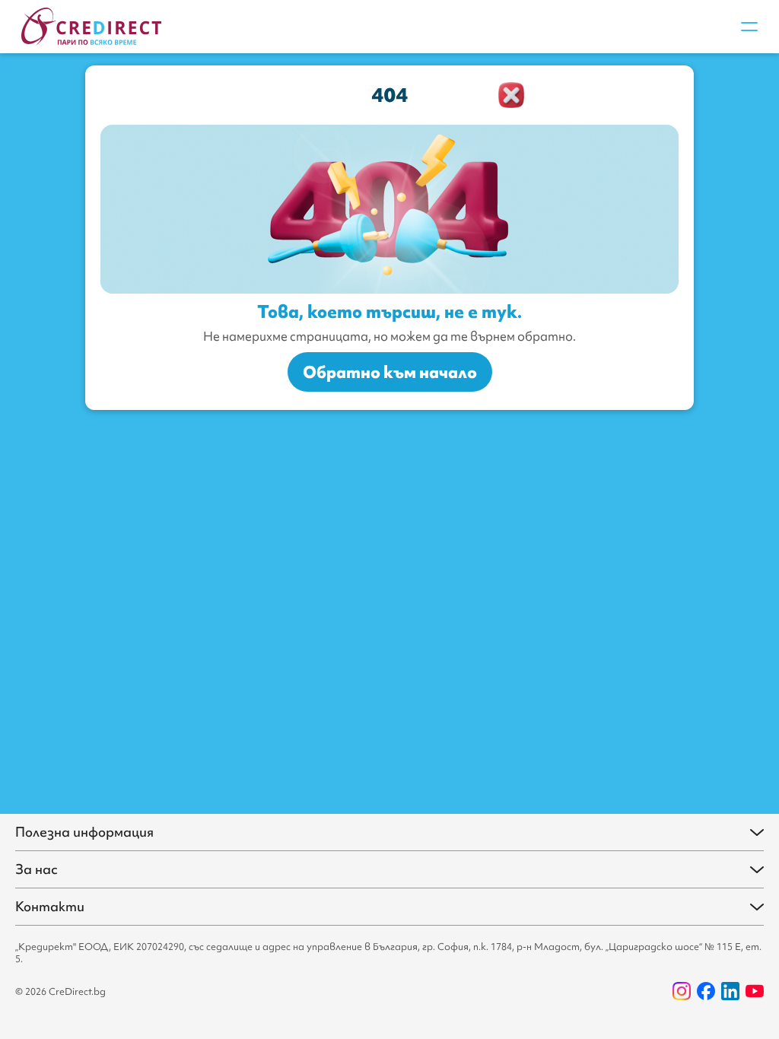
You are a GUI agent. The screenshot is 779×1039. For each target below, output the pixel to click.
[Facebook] (706, 991)
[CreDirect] (91, 27)
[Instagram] (681, 991)
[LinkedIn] (730, 991)
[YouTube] (755, 991)
